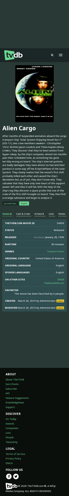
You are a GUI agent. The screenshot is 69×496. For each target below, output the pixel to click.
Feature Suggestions (17, 397)
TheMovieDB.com (54, 283)
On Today (11, 418)
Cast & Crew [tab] (23, 213)
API (7, 393)
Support (10, 407)
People (10, 437)
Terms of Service (15, 453)
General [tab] (7, 213)
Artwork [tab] (39, 213)
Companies (12, 428)
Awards (10, 423)
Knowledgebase (15, 402)
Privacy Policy (13, 458)
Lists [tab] (51, 213)
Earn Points (12, 384)
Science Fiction (55, 251)
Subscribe (11, 388)
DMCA (9, 463)
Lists (8, 432)
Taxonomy (11, 442)
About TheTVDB (15, 379)
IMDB (61, 279)
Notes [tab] (61, 213)
